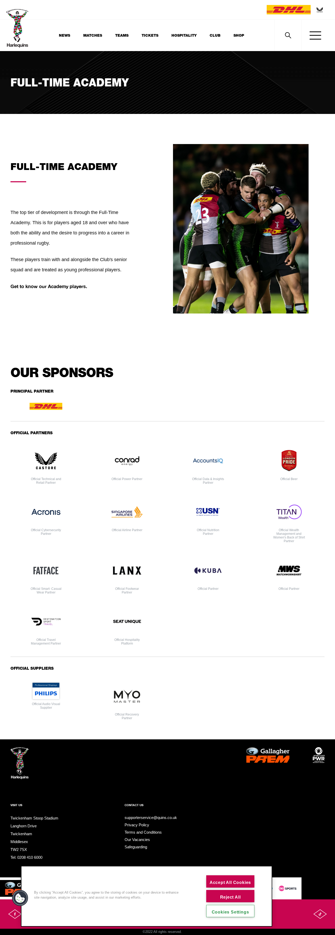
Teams (122, 35)
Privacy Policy (137, 825)
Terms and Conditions (143, 832)
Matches (92, 35)
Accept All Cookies (230, 882)
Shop (238, 35)
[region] (146, 896)
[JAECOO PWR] (319, 763)
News (64, 35)
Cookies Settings (230, 912)
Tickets (150, 35)
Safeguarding (136, 847)
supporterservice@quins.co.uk (151, 817)
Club (215, 35)
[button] (20, 898)
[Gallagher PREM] (268, 763)
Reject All (230, 897)
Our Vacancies (137, 839)
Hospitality (184, 35)
